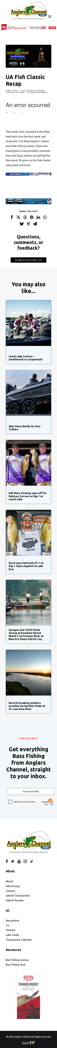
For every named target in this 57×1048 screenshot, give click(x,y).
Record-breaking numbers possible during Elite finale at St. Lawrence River (27, 705)
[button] (49, 16)
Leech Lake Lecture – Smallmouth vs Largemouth (25, 358)
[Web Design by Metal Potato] (28, 1043)
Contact (10, 890)
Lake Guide (12, 934)
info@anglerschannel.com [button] (28, 260)
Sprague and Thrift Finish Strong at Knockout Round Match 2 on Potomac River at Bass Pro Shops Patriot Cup (26, 634)
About (9, 881)
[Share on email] (35, 224)
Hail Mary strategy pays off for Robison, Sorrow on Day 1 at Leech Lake (28, 496)
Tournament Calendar (19, 939)
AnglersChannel (39, 92)
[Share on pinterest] (31, 217)
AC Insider (28, 91)
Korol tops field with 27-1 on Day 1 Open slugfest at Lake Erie (26, 566)
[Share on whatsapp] (45, 217)
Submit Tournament (18, 895)
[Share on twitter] (18, 217)
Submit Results (15, 900)
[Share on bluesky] (22, 224)
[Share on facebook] (12, 217)
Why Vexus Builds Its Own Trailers (24, 428)
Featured (20, 92)
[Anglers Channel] (28, 10)
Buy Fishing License (17, 959)
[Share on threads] (25, 217)
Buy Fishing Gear (15, 964)
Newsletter (12, 920)
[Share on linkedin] (38, 217)
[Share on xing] (28, 224)
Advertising (13, 886)
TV (7, 925)
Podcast (11, 930)
